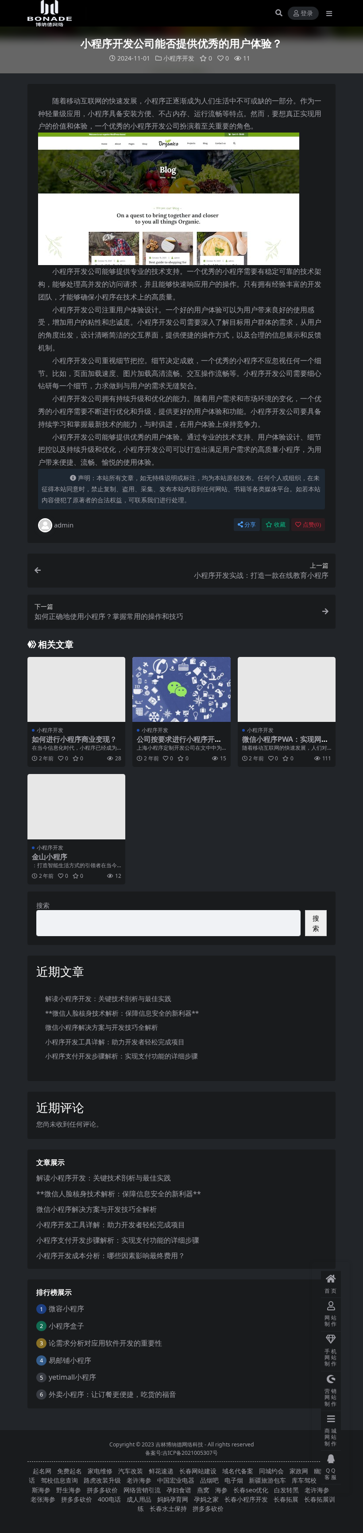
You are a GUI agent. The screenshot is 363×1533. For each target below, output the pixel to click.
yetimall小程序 (72, 1377)
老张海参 (43, 1499)
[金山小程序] (76, 806)
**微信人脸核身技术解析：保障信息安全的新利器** (122, 1013)
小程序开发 (178, 58)
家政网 (299, 1471)
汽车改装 (130, 1471)
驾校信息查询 (59, 1480)
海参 (221, 1490)
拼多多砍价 (102, 1490)
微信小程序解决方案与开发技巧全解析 (101, 1027)
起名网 (42, 1471)
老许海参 (139, 1480)
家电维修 (100, 1471)
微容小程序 (66, 1308)
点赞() (312, 524)
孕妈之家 (206, 1499)
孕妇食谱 (178, 1490)
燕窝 (203, 1490)
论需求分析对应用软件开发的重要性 (105, 1343)
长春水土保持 (168, 1508)
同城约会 (271, 1471)
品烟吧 (209, 1480)
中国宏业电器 (175, 1480)
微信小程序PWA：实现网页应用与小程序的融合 (285, 743)
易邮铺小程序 (70, 1360)
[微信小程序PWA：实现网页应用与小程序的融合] (287, 689)
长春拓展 (286, 1499)
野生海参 (68, 1490)
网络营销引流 (142, 1490)
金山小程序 (49, 856)
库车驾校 (304, 1480)
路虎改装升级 (102, 1480)
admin (63, 524)
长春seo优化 (250, 1490)
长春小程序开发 (246, 1499)
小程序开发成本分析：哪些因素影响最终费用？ (110, 1255)
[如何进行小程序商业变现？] (76, 689)
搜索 (43, 905)
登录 (307, 13)
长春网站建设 (197, 1471)
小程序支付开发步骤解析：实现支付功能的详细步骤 (121, 1055)
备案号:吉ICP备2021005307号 (181, 1453)
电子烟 (233, 1480)
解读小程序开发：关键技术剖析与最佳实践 (108, 998)
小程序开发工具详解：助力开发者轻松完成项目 (115, 1041)
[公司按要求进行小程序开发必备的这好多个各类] (181, 689)
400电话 (109, 1499)
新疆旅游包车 (267, 1480)
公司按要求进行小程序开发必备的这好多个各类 (179, 743)
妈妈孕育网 (172, 1499)
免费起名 (69, 1471)
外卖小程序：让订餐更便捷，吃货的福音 (112, 1394)
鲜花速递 (161, 1471)
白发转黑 (286, 1490)
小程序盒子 (66, 1326)
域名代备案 (237, 1471)
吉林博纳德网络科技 (179, 1444)
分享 (250, 524)
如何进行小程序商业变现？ (74, 739)
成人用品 (139, 1499)
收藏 (280, 524)
